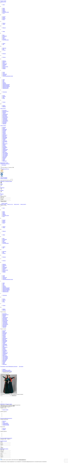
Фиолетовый (5, 141)
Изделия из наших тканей (7, 371)
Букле (4, 216)
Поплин (4, 67)
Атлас (4, 4)
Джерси (4, 23)
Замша (4, 31)
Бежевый (4, 127)
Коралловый (5, 136)
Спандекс (4, 278)
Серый (4, 362)
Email (1, 441)
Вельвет (4, 16)
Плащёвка (4, 64)
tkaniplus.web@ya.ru (5, 168)
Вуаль (4, 19)
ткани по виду (3, 108)
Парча (4, 62)
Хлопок (4, 305)
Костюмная (5, 239)
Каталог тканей (3, 0)
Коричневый (5, 338)
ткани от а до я (3, 1)
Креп (3, 37)
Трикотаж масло (5, 88)
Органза (4, 57)
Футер (4, 98)
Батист (4, 10)
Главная (4, 369)
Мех (3, 252)
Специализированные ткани (8, 279)
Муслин (4, 253)
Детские (4, 113)
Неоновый (4, 157)
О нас (4, 422)
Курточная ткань (6, 39)
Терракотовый (5, 149)
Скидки (4, 429)
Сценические (5, 119)
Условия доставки (6, 424)
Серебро (4, 148)
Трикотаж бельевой (6, 84)
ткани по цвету (3, 125)
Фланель (4, 96)
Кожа (3, 238)
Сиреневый (5, 140)
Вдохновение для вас (4, 162)
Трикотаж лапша (6, 87)
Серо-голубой (5, 154)
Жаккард (4, 27)
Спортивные (5, 118)
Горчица (4, 151)
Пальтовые (4, 122)
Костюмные (5, 115)
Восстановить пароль (4, 448)
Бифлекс (4, 11)
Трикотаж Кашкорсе (6, 86)
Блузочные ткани (6, 12)
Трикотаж (4, 83)
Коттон (4, 36)
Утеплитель (5, 91)
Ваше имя (2, 197)
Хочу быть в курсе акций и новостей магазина (10, 459)
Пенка (4, 363)
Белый (4, 128)
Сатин (4, 72)
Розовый (4, 138)
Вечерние (4, 112)
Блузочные (4, 110)
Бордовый (4, 130)
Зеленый (4, 133)
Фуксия (4, 145)
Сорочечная (5, 74)
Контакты (4, 421)
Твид (3, 80)
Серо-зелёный (5, 155)
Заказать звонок (9, 181)
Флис (3, 97)
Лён (3, 44)
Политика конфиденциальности (6, 418)
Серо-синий (5, 156)
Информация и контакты (4, 163)
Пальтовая (4, 61)
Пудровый (4, 146)
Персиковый (5, 147)
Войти (2, 447)
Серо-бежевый (5, 153)
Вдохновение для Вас (6, 370)
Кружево (4, 38)
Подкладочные (5, 66)
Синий (4, 139)
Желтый (4, 132)
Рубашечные (5, 117)
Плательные (5, 63)
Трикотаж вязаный (6, 85)
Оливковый (5, 150)
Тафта (4, 79)
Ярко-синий (5, 152)
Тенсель (4, 82)
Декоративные (5, 114)
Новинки (4, 428)
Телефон (2, 199)
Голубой (4, 131)
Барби (4, 8)
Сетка (4, 73)
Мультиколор (5, 143)
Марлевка (4, 251)
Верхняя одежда (5, 111)
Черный (4, 144)
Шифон (4, 105)
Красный (4, 339)
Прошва (4, 68)
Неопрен (4, 53)
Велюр (4, 17)
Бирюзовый (5, 129)
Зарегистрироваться (22, 459)
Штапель (4, 106)
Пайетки (4, 60)
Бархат (4, 9)
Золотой (4, 134)
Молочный (5, 160)
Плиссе (4, 65)
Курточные (5, 121)
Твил (3, 81)
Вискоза (4, 18)
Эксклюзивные (5, 120)
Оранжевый (5, 137)
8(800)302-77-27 (3, 181)
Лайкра (4, 43)
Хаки (3, 142)
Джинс (4, 24)
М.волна (4, 158)
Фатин (4, 95)
